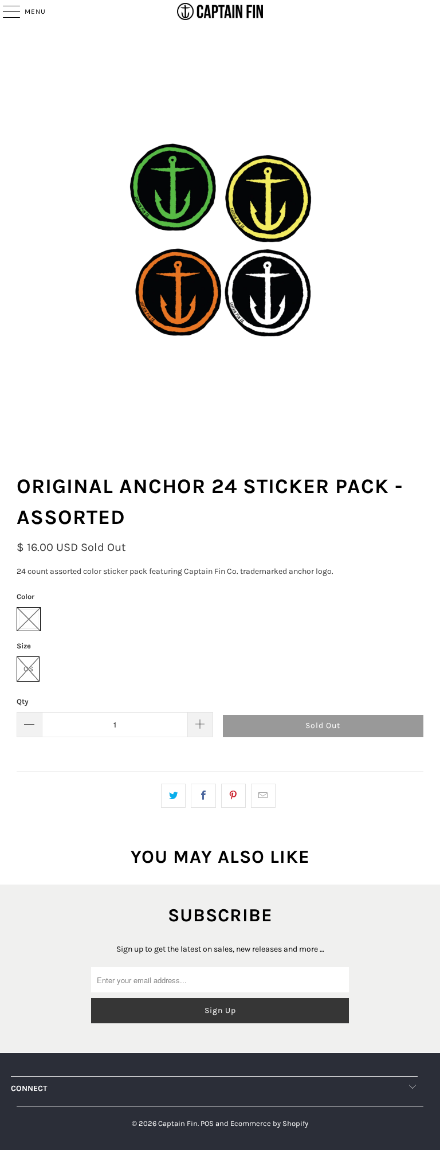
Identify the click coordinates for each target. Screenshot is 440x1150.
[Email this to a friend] (263, 796)
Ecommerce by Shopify (269, 1123)
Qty (23, 701)
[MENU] (5, 11)
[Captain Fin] (220, 11)
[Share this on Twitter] (173, 796)
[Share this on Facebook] (203, 796)
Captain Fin (178, 1123)
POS (207, 1123)
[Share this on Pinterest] (233, 796)
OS (28, 668)
